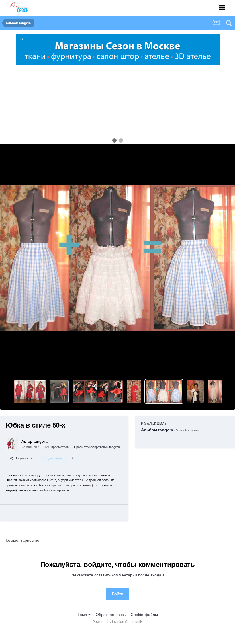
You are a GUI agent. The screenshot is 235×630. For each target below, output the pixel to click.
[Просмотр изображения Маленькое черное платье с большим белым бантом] (195, 391)
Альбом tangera (157, 430)
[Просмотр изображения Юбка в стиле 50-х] (164, 391)
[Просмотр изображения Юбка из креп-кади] (98, 391)
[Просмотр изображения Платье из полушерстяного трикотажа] (134, 391)
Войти (117, 594)
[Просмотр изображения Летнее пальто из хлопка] (30, 391)
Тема (82, 614)
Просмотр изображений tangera (97, 447)
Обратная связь (111, 614)
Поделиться (22, 458)
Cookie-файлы (144, 614)
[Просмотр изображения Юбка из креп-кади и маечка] (59, 391)
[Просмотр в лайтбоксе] (117, 258)
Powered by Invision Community (118, 622)
